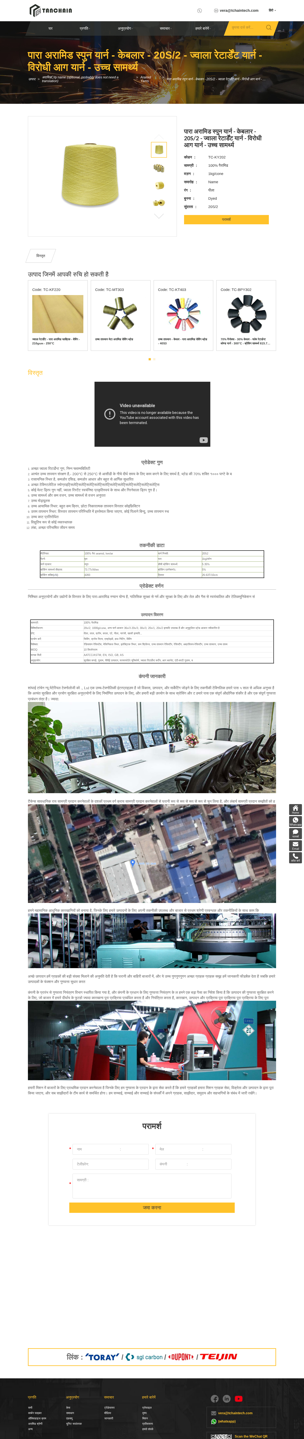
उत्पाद (31, 79)
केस (68, 1407)
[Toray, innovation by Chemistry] (102, 1357)
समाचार (165, 28)
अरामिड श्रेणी (35, 1423)
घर (51, 28)
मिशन (145, 1418)
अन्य (30, 1429)
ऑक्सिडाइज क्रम (37, 1418)
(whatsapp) (227, 1421)
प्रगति (84, 28)
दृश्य (144, 1413)
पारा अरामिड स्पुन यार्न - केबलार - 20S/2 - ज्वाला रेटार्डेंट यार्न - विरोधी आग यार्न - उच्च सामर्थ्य (218, 79)
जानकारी (108, 1418)
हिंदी (271, 10)
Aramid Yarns (145, 79)
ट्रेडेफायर (109, 1407)
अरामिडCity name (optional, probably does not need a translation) (80, 79)
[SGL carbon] (143, 1357)
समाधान (70, 1413)
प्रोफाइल (147, 1407)
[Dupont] (181, 1357)
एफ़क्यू (69, 1418)
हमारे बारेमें (202, 28)
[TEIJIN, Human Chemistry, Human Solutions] (218, 1357)
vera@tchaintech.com (239, 10)
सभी (30, 1407)
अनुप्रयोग (124, 28)
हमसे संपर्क (147, 1429)
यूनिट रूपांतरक (74, 1423)
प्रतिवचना (147, 1423)
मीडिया (107, 1413)
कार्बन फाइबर (32, 1413)
